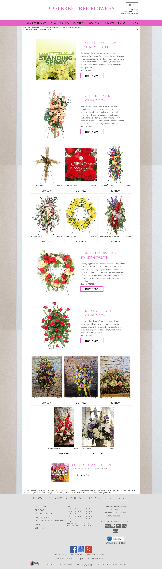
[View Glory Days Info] (98, 427)
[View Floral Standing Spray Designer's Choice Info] (57, 59)
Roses (53, 23)
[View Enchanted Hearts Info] (63, 427)
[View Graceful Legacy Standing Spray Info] (46, 215)
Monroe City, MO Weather (68, 559)
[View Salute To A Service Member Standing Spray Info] (115, 215)
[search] (137, 29)
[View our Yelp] (88, 552)
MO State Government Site (92, 559)
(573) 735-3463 (132, 14)
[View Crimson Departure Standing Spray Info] (57, 326)
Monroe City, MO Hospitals (96, 555)
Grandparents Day (36, 23)
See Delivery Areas (115, 498)
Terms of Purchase (119, 564)
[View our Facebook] (73, 552)
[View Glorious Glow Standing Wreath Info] (81, 215)
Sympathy (78, 23)
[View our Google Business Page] (81, 552)
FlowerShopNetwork (82, 564)
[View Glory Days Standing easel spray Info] (46, 376)
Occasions (94, 23)
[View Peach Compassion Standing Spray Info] (57, 114)
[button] (132, 4)
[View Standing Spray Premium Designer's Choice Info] (81, 164)
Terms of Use (88, 566)
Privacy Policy (101, 564)
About (123, 23)
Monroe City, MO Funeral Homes (68, 555)
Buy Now (92, 75)
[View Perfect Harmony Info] (115, 376)
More (135, 23)
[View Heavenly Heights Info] (81, 376)
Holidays (109, 23)
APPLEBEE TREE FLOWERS (81, 9)
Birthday (64, 23)
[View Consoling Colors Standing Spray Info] (115, 164)
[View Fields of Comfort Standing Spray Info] (46, 164)
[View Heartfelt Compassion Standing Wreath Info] (57, 271)
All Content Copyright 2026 (59, 564)
